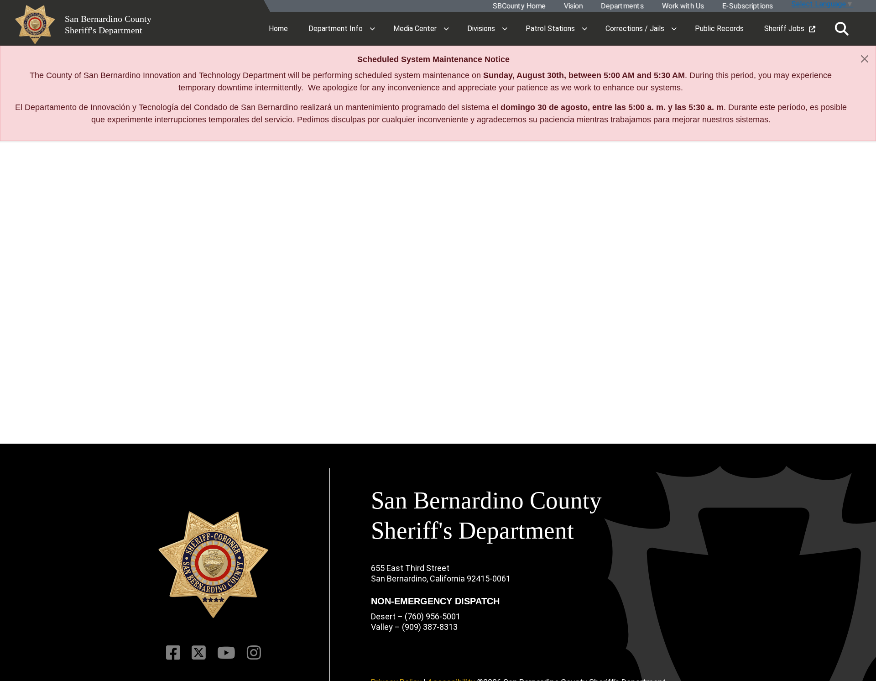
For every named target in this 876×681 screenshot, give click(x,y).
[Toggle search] (841, 29)
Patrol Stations (550, 28)
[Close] (865, 59)
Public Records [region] (719, 28)
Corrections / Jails (634, 28)
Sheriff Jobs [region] (784, 28)
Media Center (415, 28)
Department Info (335, 28)
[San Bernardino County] (213, 565)
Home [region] (278, 28)
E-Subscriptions (747, 6)
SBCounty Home (518, 6)
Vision (572, 6)
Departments (621, 6)
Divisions (481, 28)
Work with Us (683, 6)
